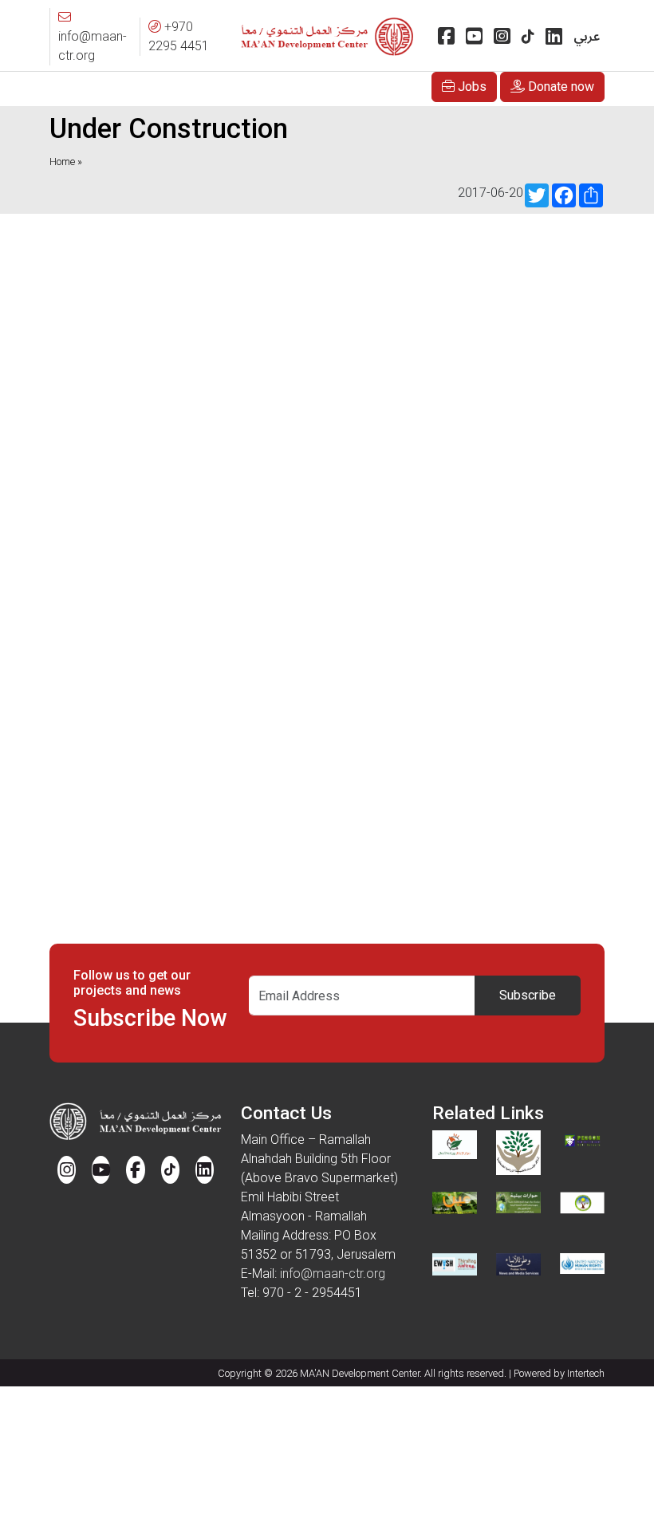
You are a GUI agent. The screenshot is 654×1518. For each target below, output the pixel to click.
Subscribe (527, 995)
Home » (65, 162)
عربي (586, 36)
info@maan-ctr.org (332, 1273)
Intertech (586, 1373)
